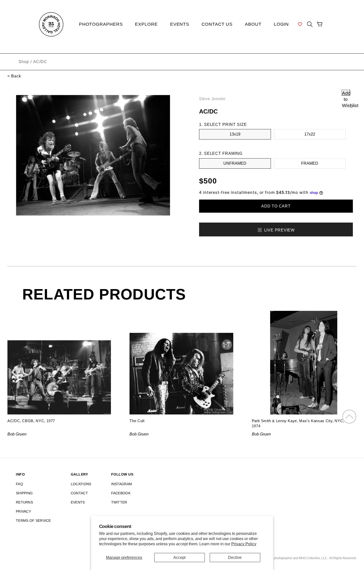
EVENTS (78, 502)
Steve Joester (212, 99)
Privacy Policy (243, 544)
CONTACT (79, 493)
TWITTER (119, 502)
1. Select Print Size (223, 124)
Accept (179, 557)
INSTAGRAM (121, 484)
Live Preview (279, 230)
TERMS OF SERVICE (33, 521)
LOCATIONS (81, 484)
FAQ (19, 484)
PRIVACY (23, 511)
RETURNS (24, 502)
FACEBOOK (120, 493)
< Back (14, 76)
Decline (235, 557)
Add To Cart (276, 206)
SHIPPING (24, 493)
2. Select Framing (220, 153)
